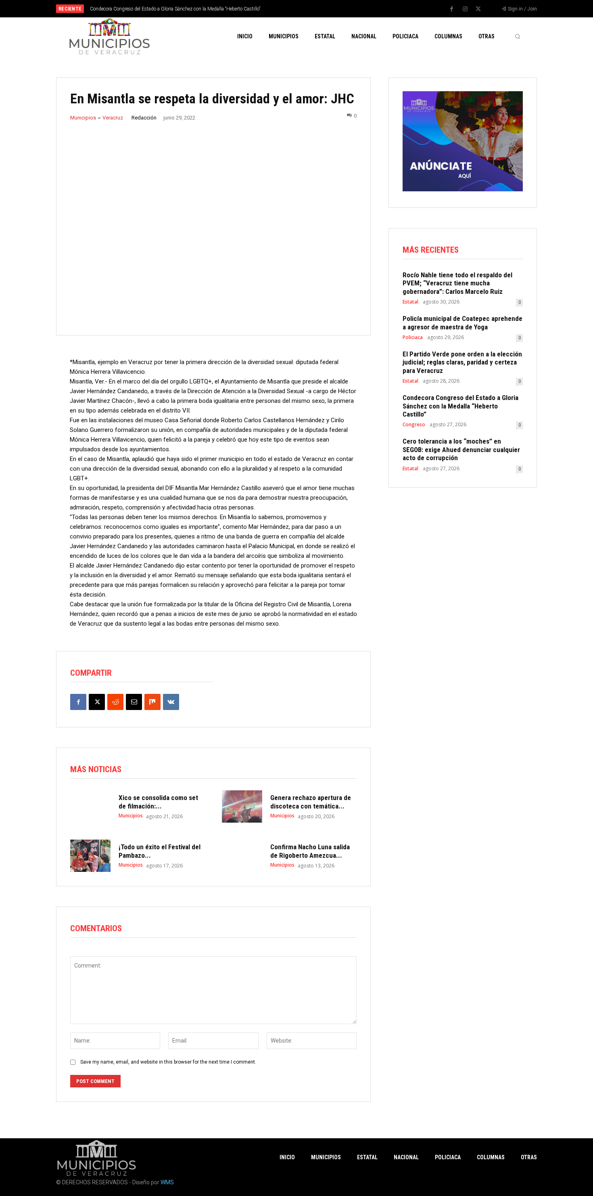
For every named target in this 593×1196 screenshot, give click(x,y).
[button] (517, 36)
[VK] (171, 702)
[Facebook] (451, 9)
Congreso (414, 424)
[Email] (134, 702)
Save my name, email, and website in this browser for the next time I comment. (168, 1062)
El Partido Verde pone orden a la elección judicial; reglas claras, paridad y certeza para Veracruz (462, 362)
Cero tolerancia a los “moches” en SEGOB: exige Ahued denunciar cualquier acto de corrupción (461, 449)
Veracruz (112, 117)
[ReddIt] (115, 702)
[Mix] (152, 702)
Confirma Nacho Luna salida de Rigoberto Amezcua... (310, 851)
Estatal (410, 302)
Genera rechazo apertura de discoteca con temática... (310, 802)
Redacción (144, 117)
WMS (167, 1182)
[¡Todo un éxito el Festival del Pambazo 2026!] (90, 856)
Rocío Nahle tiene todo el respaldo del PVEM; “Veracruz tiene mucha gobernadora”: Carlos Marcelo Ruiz (457, 283)
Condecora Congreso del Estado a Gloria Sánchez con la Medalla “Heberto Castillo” (175, 9)
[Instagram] (465, 9)
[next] (323, 9)
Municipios (83, 117)
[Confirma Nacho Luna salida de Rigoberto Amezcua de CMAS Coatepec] (242, 856)
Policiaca (413, 337)
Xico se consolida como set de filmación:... (158, 802)
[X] (478, 9)
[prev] (310, 9)
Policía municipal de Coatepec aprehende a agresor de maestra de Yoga (462, 322)
